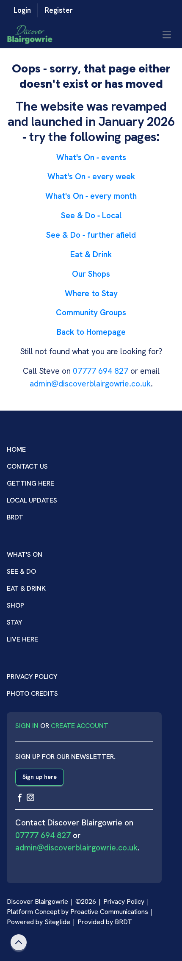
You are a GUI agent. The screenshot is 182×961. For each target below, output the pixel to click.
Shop (15, 605)
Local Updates (32, 500)
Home (16, 449)
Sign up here (39, 776)
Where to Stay (91, 293)
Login (22, 10)
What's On (24, 554)
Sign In (27, 725)
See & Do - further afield (91, 235)
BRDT (15, 517)
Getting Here (30, 483)
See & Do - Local (91, 215)
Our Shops (91, 274)
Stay (14, 622)
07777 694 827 (100, 371)
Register (59, 10)
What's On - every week (91, 176)
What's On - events (91, 157)
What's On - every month (91, 196)
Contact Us (27, 466)
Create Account (79, 725)
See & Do (21, 571)
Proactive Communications (109, 911)
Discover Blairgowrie (37, 901)
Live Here (22, 639)
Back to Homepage (91, 332)
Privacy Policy (32, 676)
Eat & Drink (91, 254)
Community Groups (91, 312)
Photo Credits (32, 693)
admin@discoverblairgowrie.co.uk (90, 383)
